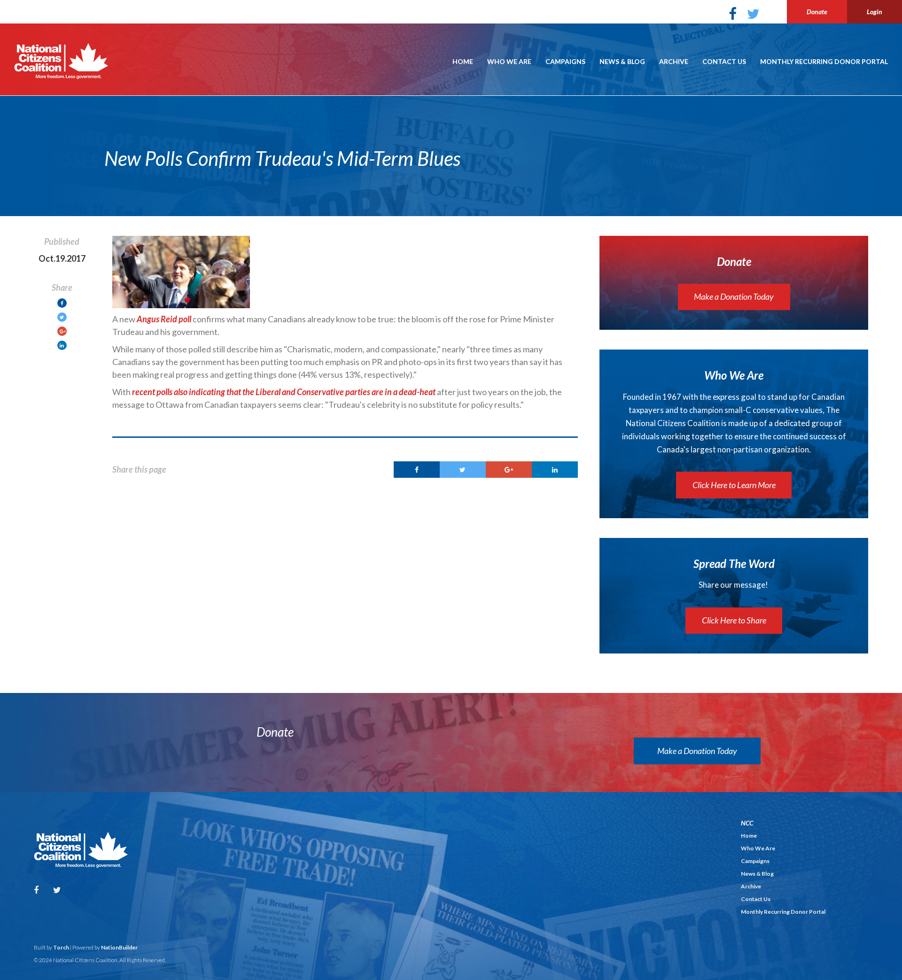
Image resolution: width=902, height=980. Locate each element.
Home (462, 61)
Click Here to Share (734, 620)
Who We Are (509, 61)
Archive (673, 61)
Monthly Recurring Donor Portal (824, 61)
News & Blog (622, 61)
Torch (61, 947)
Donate (817, 12)
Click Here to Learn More (734, 485)
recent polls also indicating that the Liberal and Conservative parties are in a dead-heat (283, 392)
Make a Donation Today (734, 296)
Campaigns (565, 61)
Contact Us (724, 61)
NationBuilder (119, 947)
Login (874, 12)
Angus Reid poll (164, 319)
